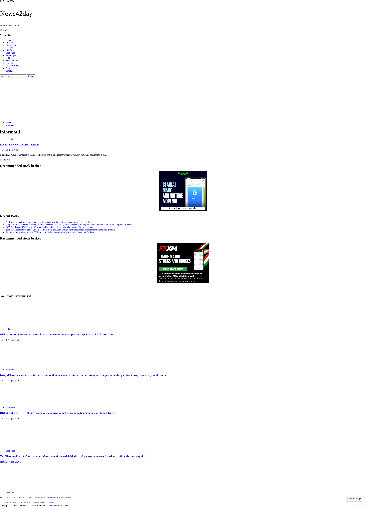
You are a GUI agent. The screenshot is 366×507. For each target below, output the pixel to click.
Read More (5, 159)
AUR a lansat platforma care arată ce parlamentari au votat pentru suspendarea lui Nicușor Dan (48, 222)
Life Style (10, 50)
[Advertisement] (183, 99)
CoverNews (52, 505)
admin (3, 150)
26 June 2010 (12, 150)
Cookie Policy (51, 502)
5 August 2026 (13, 380)
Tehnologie (11, 55)
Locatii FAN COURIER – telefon (19, 144)
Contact (9, 42)
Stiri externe (11, 63)
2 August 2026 (13, 462)
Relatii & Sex (12, 60)
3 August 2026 (13, 418)
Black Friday (11, 45)
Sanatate (9, 71)
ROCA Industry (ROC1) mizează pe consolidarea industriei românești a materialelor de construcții (50, 227)
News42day (16, 13)
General (9, 47)
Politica (9, 58)
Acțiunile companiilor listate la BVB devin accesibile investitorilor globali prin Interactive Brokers (50, 232)
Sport (8, 68)
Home (8, 40)
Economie (10, 53)
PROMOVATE (13, 65)
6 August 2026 (13, 340)
